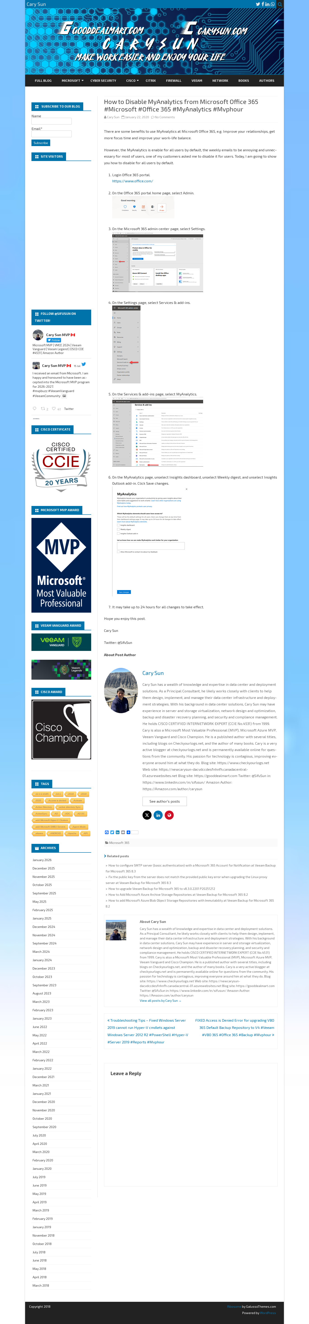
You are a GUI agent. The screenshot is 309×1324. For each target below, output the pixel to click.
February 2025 (43, 910)
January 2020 (42, 1168)
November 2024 (44, 935)
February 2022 (43, 1060)
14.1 (58, 794)
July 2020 (39, 1135)
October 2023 (42, 977)
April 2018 (40, 1277)
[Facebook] (262, 4)
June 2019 (40, 1185)
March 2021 (41, 1085)
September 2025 (44, 893)
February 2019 (43, 1218)
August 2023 (42, 993)
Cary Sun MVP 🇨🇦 (56, 365)
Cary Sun (113, 117)
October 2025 (42, 885)
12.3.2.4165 (42, 794)
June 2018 (40, 1260)
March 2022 (41, 1052)
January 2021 (42, 1093)
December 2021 (44, 1077)
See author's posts (165, 801)
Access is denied (57, 800)
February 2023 (43, 1010)
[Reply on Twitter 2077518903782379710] (35, 408)
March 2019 (41, 1210)
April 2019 (40, 1202)
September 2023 (44, 985)
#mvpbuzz (40, 391)
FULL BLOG (43, 80)
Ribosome (234, 1306)
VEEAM (197, 80)
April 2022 (40, 1043)
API (86, 833)
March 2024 (41, 951)
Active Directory (44, 807)
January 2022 (42, 1068)
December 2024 (44, 927)
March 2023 (41, 1002)
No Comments (165, 117)
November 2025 (44, 877)
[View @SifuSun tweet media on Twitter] (64, 396)
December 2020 (44, 1102)
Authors (266, 80)
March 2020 (41, 1152)
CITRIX (151, 80)
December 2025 (44, 868)
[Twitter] (258, 4)
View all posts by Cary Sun (161, 1000)
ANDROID (55, 833)
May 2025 (39, 901)
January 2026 (42, 860)
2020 (38, 800)
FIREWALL (173, 80)
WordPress (267, 1313)
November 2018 (44, 1235)
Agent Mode (79, 827)
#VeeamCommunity (46, 396)
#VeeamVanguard (61, 391)
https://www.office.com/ (132, 181)
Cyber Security (103, 80)
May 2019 (39, 1194)
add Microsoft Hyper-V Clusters (52, 820)
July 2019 (39, 1177)
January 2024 (42, 960)
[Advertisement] (61, 235)
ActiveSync (41, 813)
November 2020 (44, 1110)
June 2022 (40, 1027)
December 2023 (44, 968)
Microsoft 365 (119, 843)
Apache (72, 833)
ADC (67, 813)
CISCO (130, 80)
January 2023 (42, 1018)
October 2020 (42, 1118)
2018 (71, 794)
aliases (39, 833)
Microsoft (71, 80)
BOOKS (243, 80)
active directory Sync (70, 807)
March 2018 (41, 1285)
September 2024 (45, 943)
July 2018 (39, 1252)
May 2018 (39, 1269)
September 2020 (44, 1127)
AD (56, 813)
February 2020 (43, 1160)
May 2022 (40, 1035)
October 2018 (42, 1244)
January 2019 (42, 1227)
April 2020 (40, 1144)
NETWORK (220, 80)
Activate (78, 800)
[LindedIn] (267, 4)
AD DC (81, 813)
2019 (84, 794)
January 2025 (42, 918)
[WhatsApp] (273, 4)
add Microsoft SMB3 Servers (50, 827)
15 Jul (77, 365)
